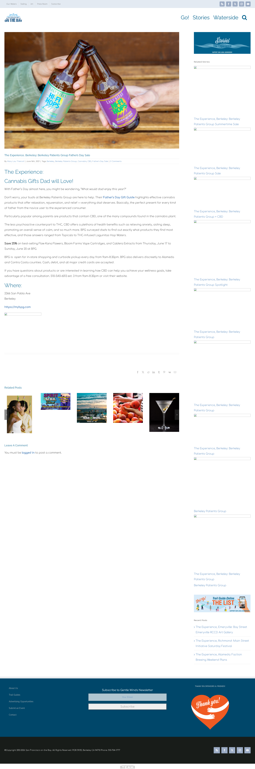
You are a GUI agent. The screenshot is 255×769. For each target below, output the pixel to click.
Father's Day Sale (100, 161)
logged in (28, 452)
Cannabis (82, 161)
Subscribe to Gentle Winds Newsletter (127, 690)
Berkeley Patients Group (66, 161)
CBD (89, 161)
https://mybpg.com (17, 307)
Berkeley (50, 161)
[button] (244, 17)
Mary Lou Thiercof (15, 161)
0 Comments (115, 161)
